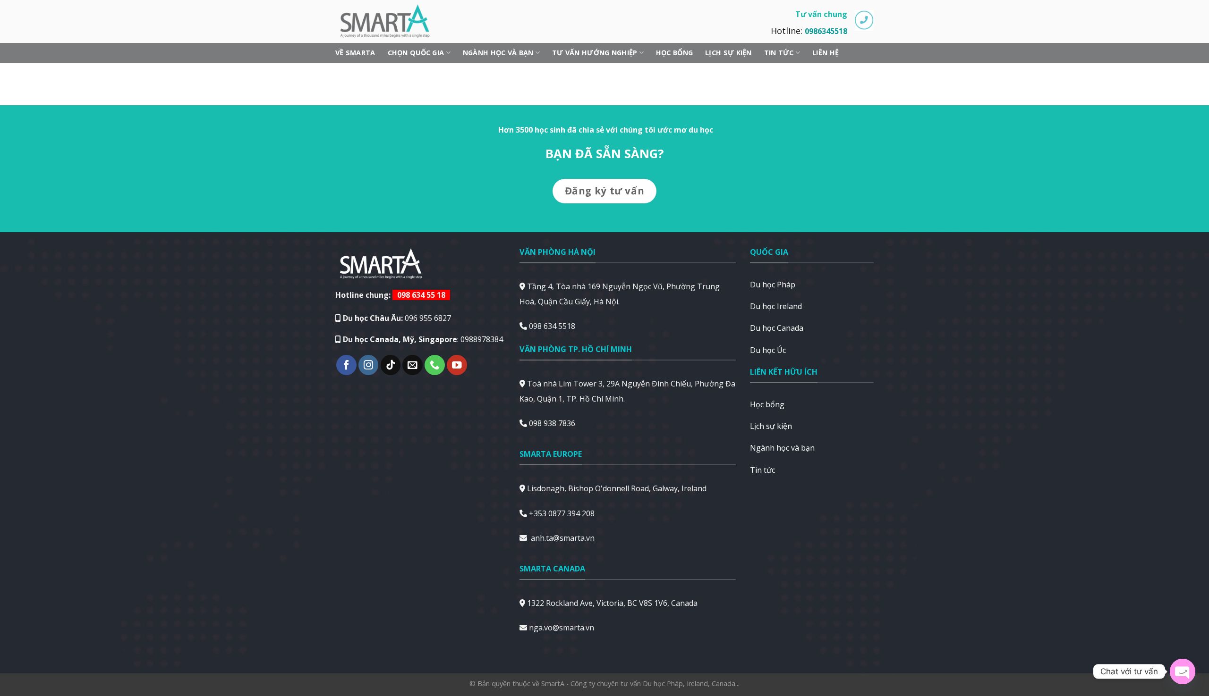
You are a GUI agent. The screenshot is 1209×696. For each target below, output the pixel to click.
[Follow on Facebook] (346, 365)
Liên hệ (825, 52)
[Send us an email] (412, 365)
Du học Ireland (776, 306)
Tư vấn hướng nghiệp (594, 52)
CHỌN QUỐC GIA (416, 52)
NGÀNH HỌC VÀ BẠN (498, 52)
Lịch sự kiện (728, 52)
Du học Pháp (772, 284)
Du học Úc (768, 350)
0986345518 (826, 31)
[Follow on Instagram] (368, 365)
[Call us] (435, 365)
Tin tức (779, 52)
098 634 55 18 (421, 295)
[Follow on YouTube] (457, 365)
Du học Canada (776, 328)
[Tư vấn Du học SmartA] (389, 21)
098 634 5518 (552, 326)
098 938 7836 (552, 423)
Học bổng (674, 52)
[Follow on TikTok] (391, 365)
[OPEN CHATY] (1182, 671)
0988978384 (481, 339)
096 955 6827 (428, 318)
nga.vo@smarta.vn (561, 627)
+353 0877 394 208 (562, 513)
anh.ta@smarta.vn (563, 538)
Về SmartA (355, 52)
